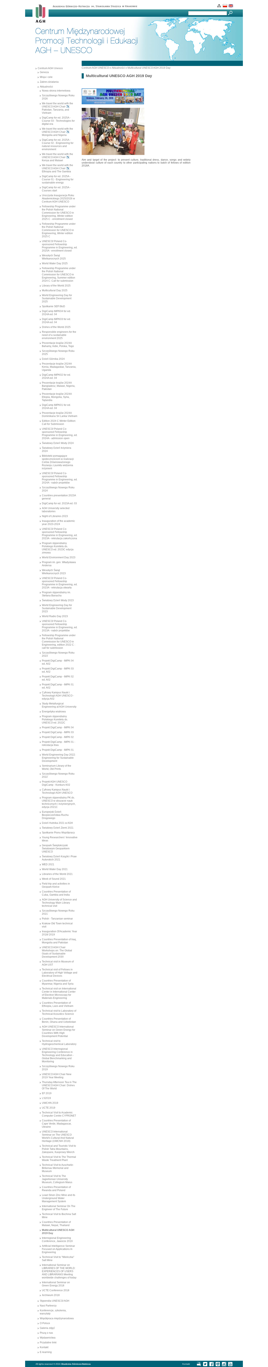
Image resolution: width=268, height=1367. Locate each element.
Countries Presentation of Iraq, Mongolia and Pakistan (59, 941)
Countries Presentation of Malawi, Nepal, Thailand (56, 1224)
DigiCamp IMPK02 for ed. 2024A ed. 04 (56, 376)
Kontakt (44, 1347)
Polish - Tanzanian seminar (57, 918)
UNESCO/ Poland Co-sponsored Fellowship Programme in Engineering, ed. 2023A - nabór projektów (59, 626)
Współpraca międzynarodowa (57, 1318)
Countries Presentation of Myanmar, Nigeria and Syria (57, 982)
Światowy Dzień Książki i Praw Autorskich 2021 (59, 858)
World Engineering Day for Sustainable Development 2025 (57, 298)
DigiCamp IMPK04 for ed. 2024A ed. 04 (56, 313)
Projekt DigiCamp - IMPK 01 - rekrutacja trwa (58, 743)
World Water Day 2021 (55, 869)
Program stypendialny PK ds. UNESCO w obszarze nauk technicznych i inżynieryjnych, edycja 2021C (59, 802)
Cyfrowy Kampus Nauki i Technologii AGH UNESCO (57, 791)
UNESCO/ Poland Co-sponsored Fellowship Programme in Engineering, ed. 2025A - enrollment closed (59, 246)
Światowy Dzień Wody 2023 (58, 600)
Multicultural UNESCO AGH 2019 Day (149, 67)
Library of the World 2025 (56, 285)
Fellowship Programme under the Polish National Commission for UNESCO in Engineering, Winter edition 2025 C (59, 230)
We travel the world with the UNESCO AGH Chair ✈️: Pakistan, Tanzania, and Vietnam (57, 108)
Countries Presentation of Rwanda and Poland (56, 1189)
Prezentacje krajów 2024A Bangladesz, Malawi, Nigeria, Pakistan (58, 386)
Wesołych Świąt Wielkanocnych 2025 (54, 257)
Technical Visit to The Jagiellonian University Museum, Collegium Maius (57, 1179)
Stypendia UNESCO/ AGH (54, 1300)
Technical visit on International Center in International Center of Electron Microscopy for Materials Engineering (59, 993)
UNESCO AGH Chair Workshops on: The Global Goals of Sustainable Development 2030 (57, 952)
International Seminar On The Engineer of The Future (58, 1208)
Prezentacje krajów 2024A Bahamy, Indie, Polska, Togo (58, 345)
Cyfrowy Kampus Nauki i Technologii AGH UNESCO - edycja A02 (58, 695)
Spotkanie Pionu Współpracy (58, 832)
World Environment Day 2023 (58, 557)
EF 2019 (47, 1093)
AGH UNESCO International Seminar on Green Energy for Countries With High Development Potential (58, 1031)
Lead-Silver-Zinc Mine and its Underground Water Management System (58, 1198)
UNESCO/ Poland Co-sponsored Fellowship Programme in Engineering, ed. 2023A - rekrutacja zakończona (59, 533)
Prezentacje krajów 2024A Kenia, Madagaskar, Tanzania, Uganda (59, 366)
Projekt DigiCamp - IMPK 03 (58, 732)
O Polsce (45, 1323)
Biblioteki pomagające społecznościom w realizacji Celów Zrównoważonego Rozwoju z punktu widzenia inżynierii (58, 462)
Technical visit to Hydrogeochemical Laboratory (59, 1042)
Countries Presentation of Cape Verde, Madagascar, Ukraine (56, 1123)
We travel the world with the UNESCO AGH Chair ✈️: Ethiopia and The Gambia (57, 168)
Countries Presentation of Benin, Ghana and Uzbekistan (59, 1020)
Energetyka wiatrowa (54, 711)
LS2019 (46, 1098)
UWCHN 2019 (50, 1102)
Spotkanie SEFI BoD (53, 306)
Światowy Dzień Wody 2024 (58, 443)
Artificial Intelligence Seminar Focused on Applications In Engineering (58, 1249)
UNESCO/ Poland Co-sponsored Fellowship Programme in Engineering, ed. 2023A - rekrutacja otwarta (59, 583)
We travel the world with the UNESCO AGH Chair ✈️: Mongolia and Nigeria (57, 132)
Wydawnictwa (47, 1337)
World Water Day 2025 (55, 263)
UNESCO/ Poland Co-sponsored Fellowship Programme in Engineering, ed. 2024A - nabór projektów (59, 478)
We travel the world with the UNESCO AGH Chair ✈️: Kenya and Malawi (57, 157)
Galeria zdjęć (47, 1328)
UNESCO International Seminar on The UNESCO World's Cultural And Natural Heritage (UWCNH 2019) (58, 1136)
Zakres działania (49, 81)
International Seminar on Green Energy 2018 (56, 1284)
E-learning (46, 1352)
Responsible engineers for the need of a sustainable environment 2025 (59, 335)
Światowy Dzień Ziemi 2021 (57, 827)
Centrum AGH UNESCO (95, 67)
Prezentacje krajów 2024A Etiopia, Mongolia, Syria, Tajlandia (57, 397)
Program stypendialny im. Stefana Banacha (56, 594)
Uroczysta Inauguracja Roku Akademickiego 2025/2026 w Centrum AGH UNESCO (58, 198)
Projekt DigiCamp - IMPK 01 (58, 749)
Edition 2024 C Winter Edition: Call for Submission (59, 422)
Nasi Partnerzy (48, 1305)
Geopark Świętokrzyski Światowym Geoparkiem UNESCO (56, 848)
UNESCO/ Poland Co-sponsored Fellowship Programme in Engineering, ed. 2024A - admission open (59, 433)
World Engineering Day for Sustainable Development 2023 (57, 608)
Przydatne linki (48, 1342)
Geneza (44, 72)
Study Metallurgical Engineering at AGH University (59, 705)
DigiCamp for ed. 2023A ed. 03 (59, 503)
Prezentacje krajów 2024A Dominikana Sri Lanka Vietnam (59, 414)
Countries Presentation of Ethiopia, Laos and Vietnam (57, 1004)
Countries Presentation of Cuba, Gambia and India (56, 893)
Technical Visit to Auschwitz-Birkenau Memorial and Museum (58, 1168)
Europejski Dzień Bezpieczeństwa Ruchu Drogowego (55, 815)
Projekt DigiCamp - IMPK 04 (58, 727)
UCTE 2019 (48, 1107)
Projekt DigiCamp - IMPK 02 (58, 737)
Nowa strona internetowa (56, 90)
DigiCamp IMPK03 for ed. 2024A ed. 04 (56, 321)
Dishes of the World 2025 (56, 327)
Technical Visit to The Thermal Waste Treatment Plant (59, 1159)
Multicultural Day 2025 (54, 290)
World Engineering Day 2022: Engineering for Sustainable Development (59, 757)
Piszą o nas (46, 1332)
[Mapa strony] (219, 6)
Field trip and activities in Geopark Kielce (56, 885)
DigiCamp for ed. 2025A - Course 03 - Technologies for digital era (58, 120)
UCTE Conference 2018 (55, 1290)
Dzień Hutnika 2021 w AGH (57, 822)
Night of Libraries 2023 (55, 516)
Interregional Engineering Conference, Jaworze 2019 (57, 1240)
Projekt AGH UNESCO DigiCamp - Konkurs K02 (56, 783)
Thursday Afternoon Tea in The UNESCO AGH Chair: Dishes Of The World (59, 1085)
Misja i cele (46, 77)
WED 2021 (48, 864)
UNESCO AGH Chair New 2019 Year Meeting (56, 1076)
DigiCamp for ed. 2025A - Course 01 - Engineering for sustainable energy (57, 179)
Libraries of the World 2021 (57, 874)
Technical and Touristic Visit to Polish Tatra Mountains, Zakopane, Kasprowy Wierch (59, 1149)
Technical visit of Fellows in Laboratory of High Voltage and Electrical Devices (59, 972)
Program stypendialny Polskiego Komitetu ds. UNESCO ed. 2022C (55, 719)
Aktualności (46, 86)
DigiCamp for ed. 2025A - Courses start (56, 189)
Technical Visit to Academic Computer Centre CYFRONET (59, 1114)
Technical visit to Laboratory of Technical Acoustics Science (59, 1012)
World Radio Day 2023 (55, 616)
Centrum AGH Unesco (50, 68)
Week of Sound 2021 (54, 878)
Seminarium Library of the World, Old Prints (56, 767)
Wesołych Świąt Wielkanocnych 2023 (54, 572)
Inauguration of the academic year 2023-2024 (58, 523)
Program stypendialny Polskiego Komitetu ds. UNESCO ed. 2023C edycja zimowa (57, 548)
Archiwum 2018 (51, 1295)
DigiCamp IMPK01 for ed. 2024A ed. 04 (56, 407)
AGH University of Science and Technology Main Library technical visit (59, 902)
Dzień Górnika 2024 (53, 358)
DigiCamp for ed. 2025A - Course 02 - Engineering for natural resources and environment (57, 144)
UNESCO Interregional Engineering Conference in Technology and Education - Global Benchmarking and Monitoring (58, 1055)
